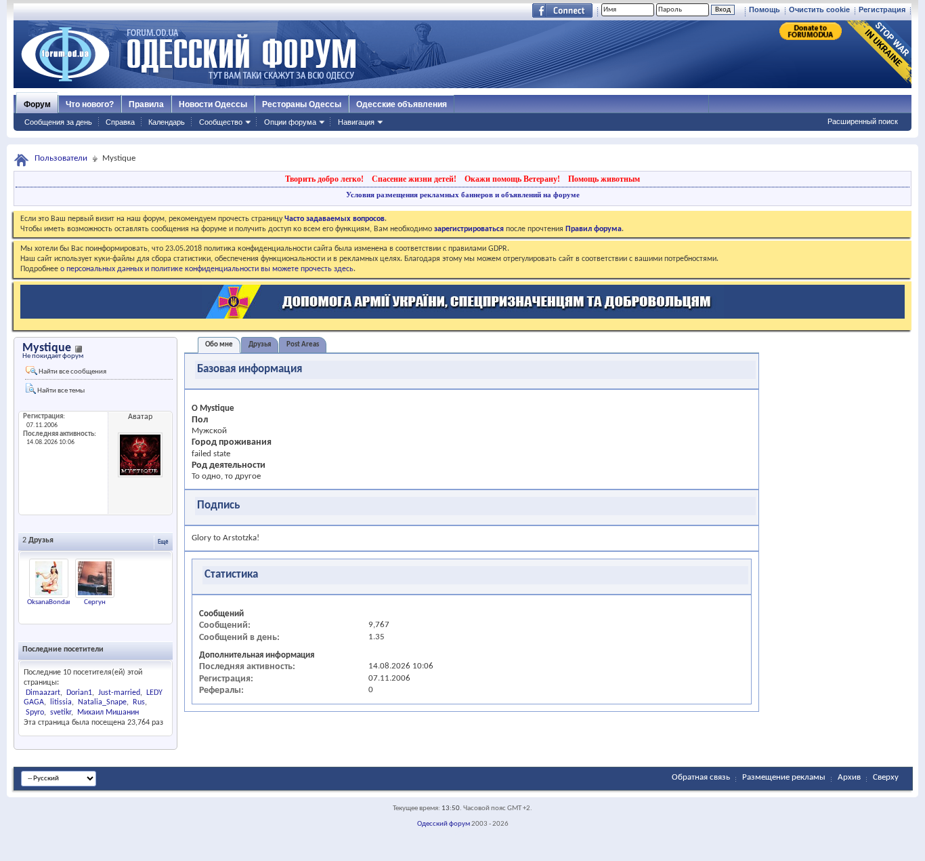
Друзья (260, 344)
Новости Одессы (213, 104)
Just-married (119, 693)
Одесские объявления (401, 104)
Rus (139, 702)
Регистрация (882, 9)
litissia (61, 702)
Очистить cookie (819, 9)
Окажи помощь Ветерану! (512, 179)
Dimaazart (43, 693)
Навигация (356, 122)
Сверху (886, 777)
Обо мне (219, 344)
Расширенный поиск (862, 121)
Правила (146, 104)
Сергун (95, 602)
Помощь (764, 9)
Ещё (163, 542)
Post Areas (302, 344)
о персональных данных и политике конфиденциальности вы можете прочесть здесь (206, 269)
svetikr (60, 712)
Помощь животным (604, 179)
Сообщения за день (58, 122)
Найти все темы (60, 391)
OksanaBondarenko (56, 602)
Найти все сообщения (71, 372)
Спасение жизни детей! (414, 179)
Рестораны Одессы (301, 104)
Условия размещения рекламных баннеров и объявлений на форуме (463, 195)
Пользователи (61, 158)
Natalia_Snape (102, 702)
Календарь (166, 122)
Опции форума (290, 122)
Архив (849, 777)
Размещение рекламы (783, 777)
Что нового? (90, 104)
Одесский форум (443, 824)
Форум (37, 104)
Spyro (35, 712)
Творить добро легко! (324, 179)
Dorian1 (79, 693)
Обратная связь (701, 777)
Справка (120, 122)
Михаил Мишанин (108, 712)
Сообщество (220, 122)
